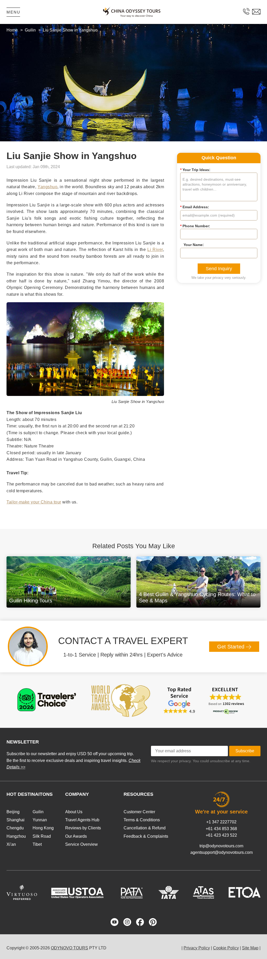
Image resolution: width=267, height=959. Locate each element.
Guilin (38, 812)
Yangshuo (47, 187)
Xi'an (11, 844)
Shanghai (16, 820)
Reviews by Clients (83, 828)
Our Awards (76, 836)
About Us (73, 812)
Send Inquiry (219, 268)
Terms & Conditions (142, 820)
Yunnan (40, 820)
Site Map (250, 948)
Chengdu (15, 828)
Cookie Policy (226, 948)
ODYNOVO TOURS (69, 948)
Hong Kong (43, 828)
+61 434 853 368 (221, 828)
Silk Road (42, 836)
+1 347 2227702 (221, 822)
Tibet (37, 844)
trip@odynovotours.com (221, 846)
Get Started (231, 646)
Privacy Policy (197, 948)
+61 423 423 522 (221, 835)
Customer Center (139, 812)
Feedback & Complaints (146, 836)
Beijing (13, 812)
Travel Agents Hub (82, 820)
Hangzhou (16, 836)
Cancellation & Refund (145, 828)
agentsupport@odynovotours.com (221, 852)
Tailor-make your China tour (34, 502)
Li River (155, 249)
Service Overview (81, 844)
